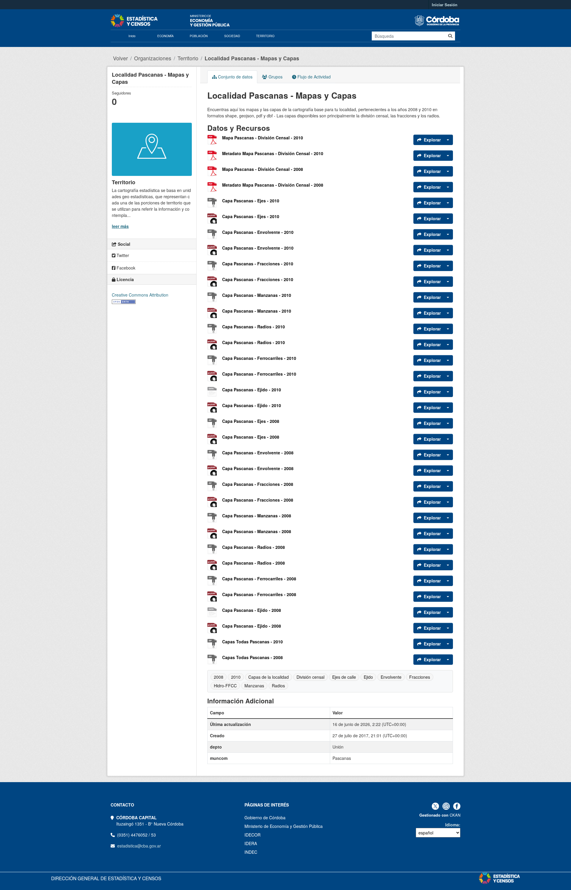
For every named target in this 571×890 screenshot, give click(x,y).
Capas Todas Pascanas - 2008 (252, 657)
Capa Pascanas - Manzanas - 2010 (256, 295)
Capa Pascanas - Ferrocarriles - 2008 (259, 579)
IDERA (250, 843)
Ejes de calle (344, 677)
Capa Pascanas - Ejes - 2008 (250, 421)
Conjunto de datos (234, 77)
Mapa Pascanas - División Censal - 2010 (262, 138)
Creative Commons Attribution (140, 295)
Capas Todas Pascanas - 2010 (252, 642)
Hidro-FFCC (225, 686)
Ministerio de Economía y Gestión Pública (283, 826)
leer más (120, 226)
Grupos (275, 77)
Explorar (432, 140)
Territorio (188, 58)
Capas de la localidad (268, 677)
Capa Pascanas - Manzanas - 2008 (256, 516)
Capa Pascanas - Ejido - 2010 (251, 390)
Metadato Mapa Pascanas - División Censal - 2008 (272, 185)
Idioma (452, 825)
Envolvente (391, 677)
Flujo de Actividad (313, 77)
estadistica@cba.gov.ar (139, 846)
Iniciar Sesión (444, 4)
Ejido (368, 677)
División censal (310, 677)
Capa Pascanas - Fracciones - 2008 (257, 484)
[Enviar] (450, 35)
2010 (236, 677)
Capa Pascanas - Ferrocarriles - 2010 (259, 358)
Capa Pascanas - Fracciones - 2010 (257, 264)
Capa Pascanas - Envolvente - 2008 (258, 453)
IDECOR (252, 835)
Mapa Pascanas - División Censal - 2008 (262, 169)
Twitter (122, 255)
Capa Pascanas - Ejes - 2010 (250, 201)
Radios (278, 686)
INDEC (250, 852)
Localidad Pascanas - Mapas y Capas (252, 58)
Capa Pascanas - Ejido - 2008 (251, 610)
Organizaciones (152, 58)
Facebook (125, 268)
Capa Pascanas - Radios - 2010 (253, 327)
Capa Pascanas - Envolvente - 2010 (258, 232)
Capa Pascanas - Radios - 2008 (253, 547)
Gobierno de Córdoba (265, 817)
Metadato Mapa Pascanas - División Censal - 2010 (272, 153)
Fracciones (419, 677)
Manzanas (254, 686)
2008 (218, 677)
